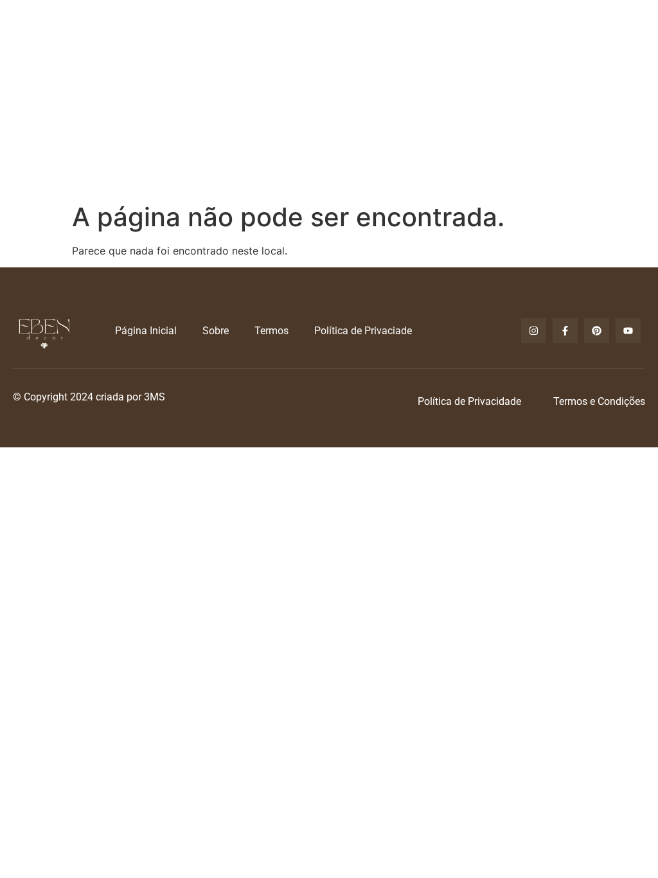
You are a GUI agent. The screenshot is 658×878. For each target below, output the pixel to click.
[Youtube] (628, 330)
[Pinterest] (596, 330)
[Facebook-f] (565, 330)
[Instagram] (533, 330)
